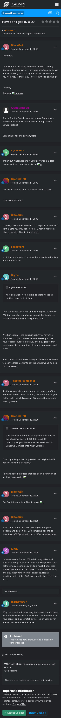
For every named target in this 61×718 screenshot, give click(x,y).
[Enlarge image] (17, 93)
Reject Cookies (37, 712)
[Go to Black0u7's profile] (6, 47)
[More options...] (55, 47)
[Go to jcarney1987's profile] (6, 603)
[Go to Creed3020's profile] (6, 181)
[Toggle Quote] (7, 287)
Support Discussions (34, 33)
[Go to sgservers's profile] (6, 152)
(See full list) (10, 670)
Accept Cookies (15, 712)
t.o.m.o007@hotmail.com (20, 534)
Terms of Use (19, 704)
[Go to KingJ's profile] (6, 550)
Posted (24, 49)
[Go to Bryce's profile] (6, 277)
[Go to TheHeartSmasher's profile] (6, 383)
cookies (24, 694)
